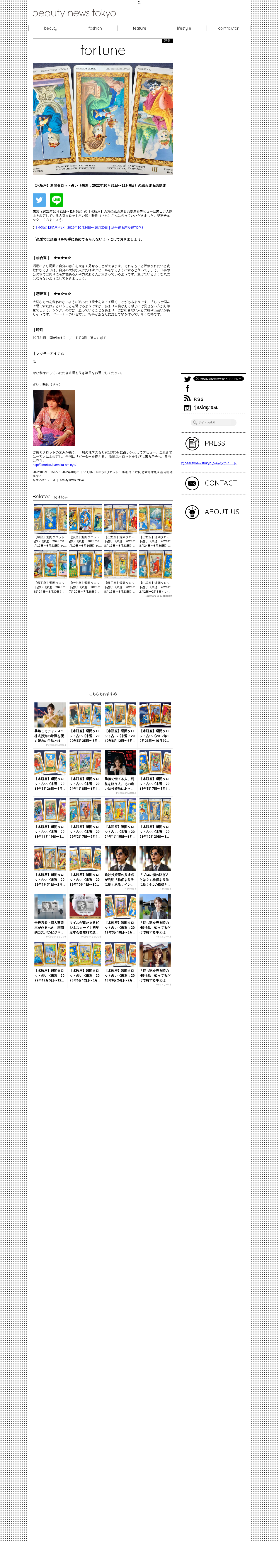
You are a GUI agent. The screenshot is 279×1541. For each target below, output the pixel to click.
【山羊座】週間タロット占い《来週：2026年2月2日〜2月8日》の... (155, 587)
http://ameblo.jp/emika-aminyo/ (54, 465)
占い (132, 472)
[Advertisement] (103, 641)
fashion (95, 28)
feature (139, 28)
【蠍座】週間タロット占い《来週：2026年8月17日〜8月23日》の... (50, 541)
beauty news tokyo (72, 480)
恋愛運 (146, 472)
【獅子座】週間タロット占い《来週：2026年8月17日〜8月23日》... (120, 587)
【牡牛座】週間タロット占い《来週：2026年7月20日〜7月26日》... (84, 587)
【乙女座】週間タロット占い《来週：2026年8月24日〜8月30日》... (155, 541)
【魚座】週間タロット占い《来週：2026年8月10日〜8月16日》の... (85, 541)
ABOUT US (222, 511)
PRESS (215, 443)
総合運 (165, 472)
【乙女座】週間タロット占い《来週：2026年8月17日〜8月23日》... (120, 541)
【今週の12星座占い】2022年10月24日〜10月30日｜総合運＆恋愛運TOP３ (89, 227)
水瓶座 (155, 472)
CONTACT (221, 483)
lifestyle (184, 28)
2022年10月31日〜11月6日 (79, 472)
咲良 (138, 472)
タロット (113, 472)
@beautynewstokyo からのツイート (209, 463)
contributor (228, 28)
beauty (50, 28)
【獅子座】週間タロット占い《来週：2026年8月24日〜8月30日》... (49, 587)
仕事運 (124, 472)
